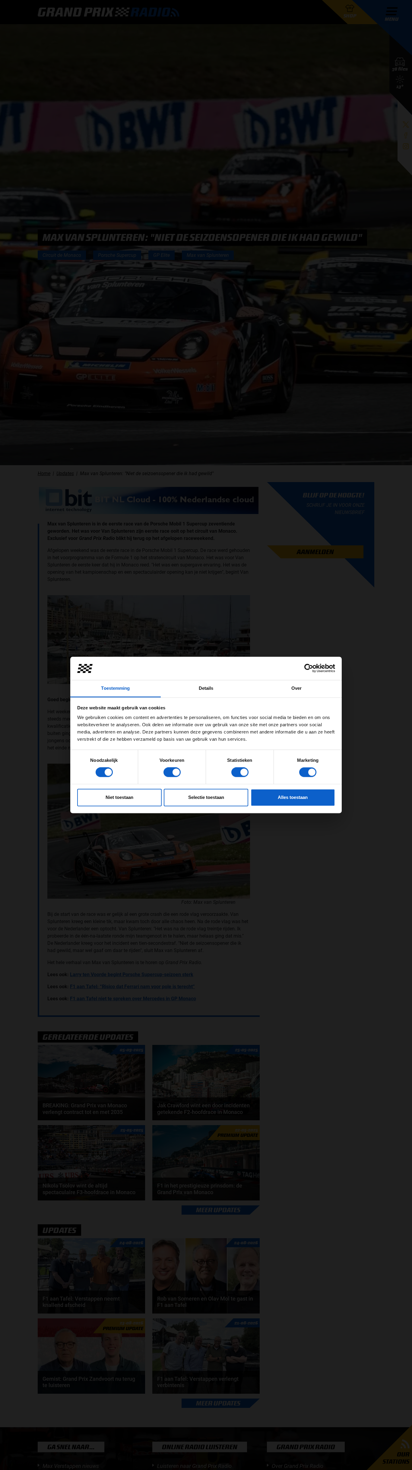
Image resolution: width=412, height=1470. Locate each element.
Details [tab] (206, 688)
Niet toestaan (119, 797)
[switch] (172, 772)
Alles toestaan (293, 797)
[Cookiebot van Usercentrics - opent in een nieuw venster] (308, 668)
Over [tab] (296, 688)
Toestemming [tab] (115, 688)
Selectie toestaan (206, 797)
